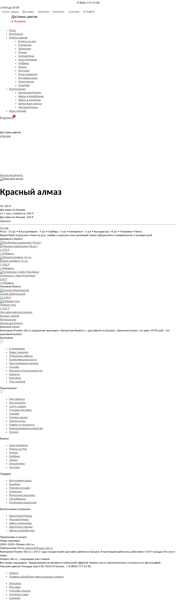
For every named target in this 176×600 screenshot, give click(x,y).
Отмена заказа (18, 417)
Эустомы (24, 70)
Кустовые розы (28, 77)
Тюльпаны (24, 48)
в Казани (18, 21)
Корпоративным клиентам (26, 428)
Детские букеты (28, 107)
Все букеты (16, 34)
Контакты (59, 11)
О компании (17, 348)
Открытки (15, 491)
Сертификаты (17, 498)
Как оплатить (17, 402)
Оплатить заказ (19, 594)
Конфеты (14, 484)
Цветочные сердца (30, 103)
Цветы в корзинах (29, 99)
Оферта (14, 573)
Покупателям (8, 388)
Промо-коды (17, 421)
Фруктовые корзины (22, 495)
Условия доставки (20, 410)
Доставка (28, 11)
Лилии (22, 66)
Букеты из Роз (18, 448)
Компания (6, 337)
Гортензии (24, 45)
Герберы (23, 63)
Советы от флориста (22, 424)
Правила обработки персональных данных (36, 576)
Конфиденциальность (23, 359)
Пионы (22, 52)
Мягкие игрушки (19, 487)
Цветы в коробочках (31, 96)
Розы (12, 30)
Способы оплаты (20, 590)
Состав (4, 227)
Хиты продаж (17, 110)
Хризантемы (26, 56)
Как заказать (17, 399)
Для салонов (17, 381)
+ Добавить (7, 253)
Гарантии (43, 11)
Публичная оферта (21, 356)
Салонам (74, 11)
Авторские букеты (29, 92)
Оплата (13, 432)
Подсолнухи (26, 81)
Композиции (17, 88)
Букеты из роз (27, 41)
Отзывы (14, 366)
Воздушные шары (20, 480)
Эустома (14, 467)
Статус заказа (10, 11)
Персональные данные (23, 363)
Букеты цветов (18, 37)
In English (89, 11)
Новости (14, 374)
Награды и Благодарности (25, 370)
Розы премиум (27, 74)
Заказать (5, 220)
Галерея (14, 413)
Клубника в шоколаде (23, 502)
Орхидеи (24, 85)
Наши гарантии (18, 352)
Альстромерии (27, 59)
